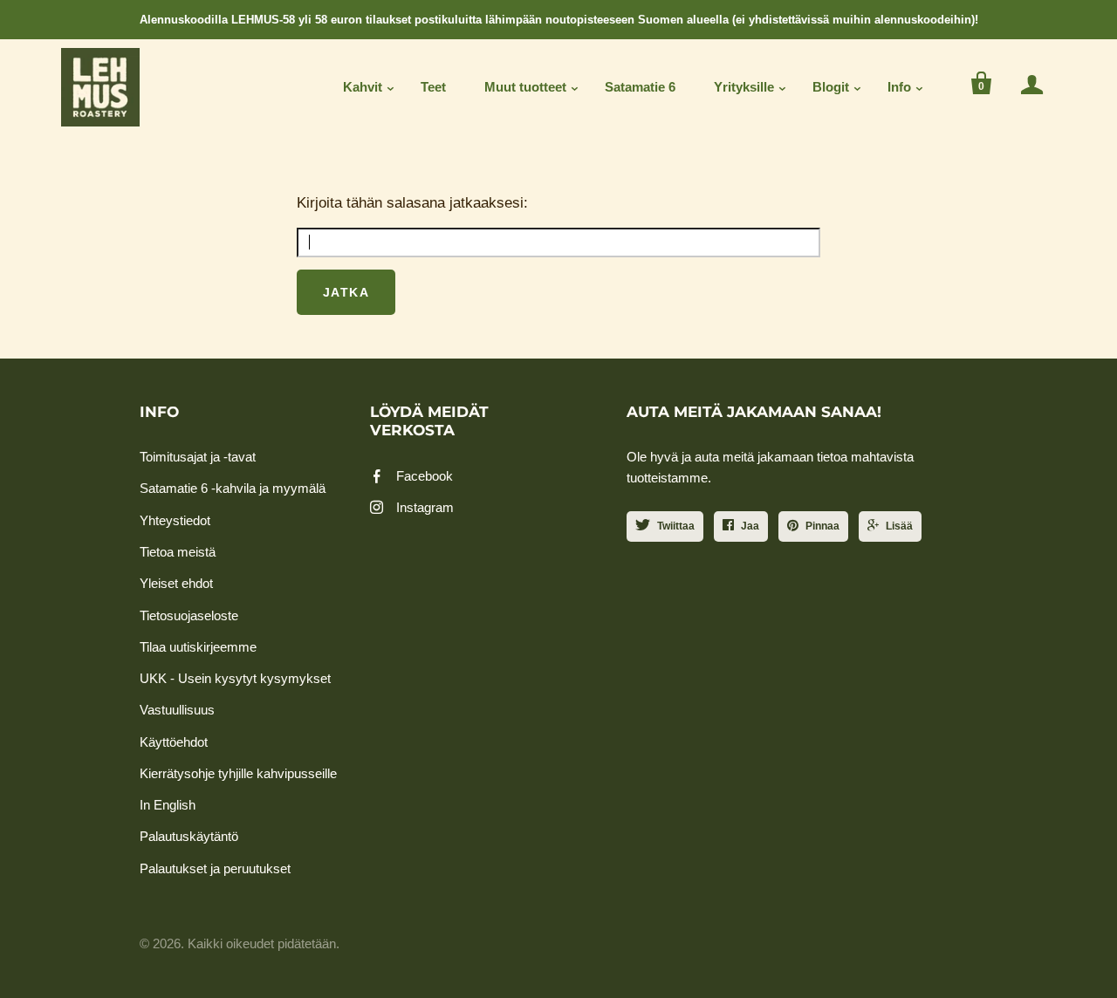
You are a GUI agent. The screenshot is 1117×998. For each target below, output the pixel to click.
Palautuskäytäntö (189, 836)
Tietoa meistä (178, 551)
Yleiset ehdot (176, 583)
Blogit (830, 86)
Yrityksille (744, 86)
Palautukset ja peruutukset (215, 868)
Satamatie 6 (640, 86)
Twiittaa (676, 526)
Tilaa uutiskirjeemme (198, 646)
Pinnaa (822, 526)
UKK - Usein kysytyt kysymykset (235, 678)
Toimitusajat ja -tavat (198, 456)
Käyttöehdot (174, 742)
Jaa (750, 526)
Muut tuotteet (525, 86)
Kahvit (362, 86)
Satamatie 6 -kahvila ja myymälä (233, 488)
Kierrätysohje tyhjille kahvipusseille (238, 773)
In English (167, 804)
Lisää (899, 526)
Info (899, 86)
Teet (433, 86)
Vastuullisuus (177, 709)
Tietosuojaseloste (189, 615)
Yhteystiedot (175, 520)
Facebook (424, 475)
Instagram (425, 507)
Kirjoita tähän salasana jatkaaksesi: (412, 203)
